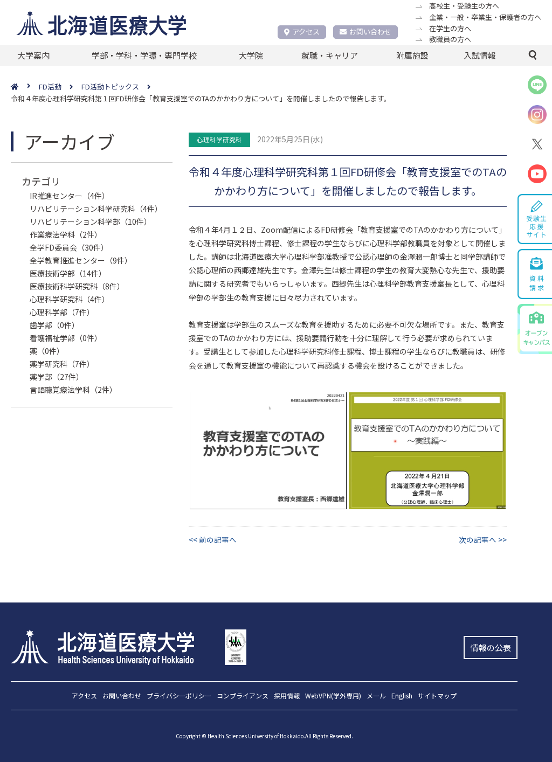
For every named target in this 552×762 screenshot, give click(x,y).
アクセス (306, 31)
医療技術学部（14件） (68, 273)
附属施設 (412, 55)
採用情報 (287, 696)
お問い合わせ (370, 31)
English (401, 696)
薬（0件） (47, 350)
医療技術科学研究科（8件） (77, 286)
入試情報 (480, 55)
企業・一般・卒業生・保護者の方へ (485, 17)
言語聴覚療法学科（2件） (73, 389)
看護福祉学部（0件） (66, 337)
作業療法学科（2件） (66, 234)
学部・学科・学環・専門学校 (144, 55)
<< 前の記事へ (213, 539)
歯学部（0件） (54, 325)
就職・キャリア (329, 55)
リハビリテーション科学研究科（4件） (96, 208)
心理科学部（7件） (62, 312)
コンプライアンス (242, 696)
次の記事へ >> (483, 539)
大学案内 (33, 55)
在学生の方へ (450, 28)
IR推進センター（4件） (69, 195)
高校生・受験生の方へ (464, 6)
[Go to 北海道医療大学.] (25, 87)
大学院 (251, 55)
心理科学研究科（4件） (69, 299)
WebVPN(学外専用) (333, 696)
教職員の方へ (450, 39)
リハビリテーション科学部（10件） (90, 221)
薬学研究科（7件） (62, 363)
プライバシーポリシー (179, 696)
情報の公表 (491, 647)
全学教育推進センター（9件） (81, 260)
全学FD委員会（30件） (69, 247)
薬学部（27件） (57, 376)
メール (376, 696)
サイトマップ (437, 696)
